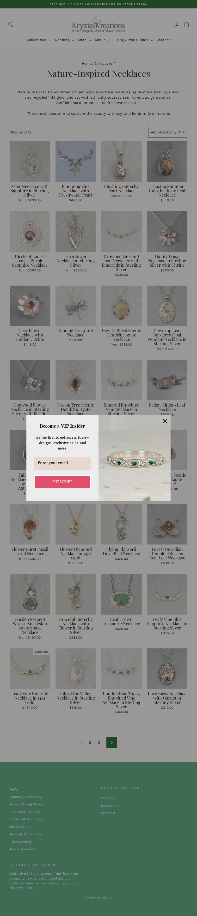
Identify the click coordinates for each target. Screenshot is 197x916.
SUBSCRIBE (62, 481)
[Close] (165, 421)
